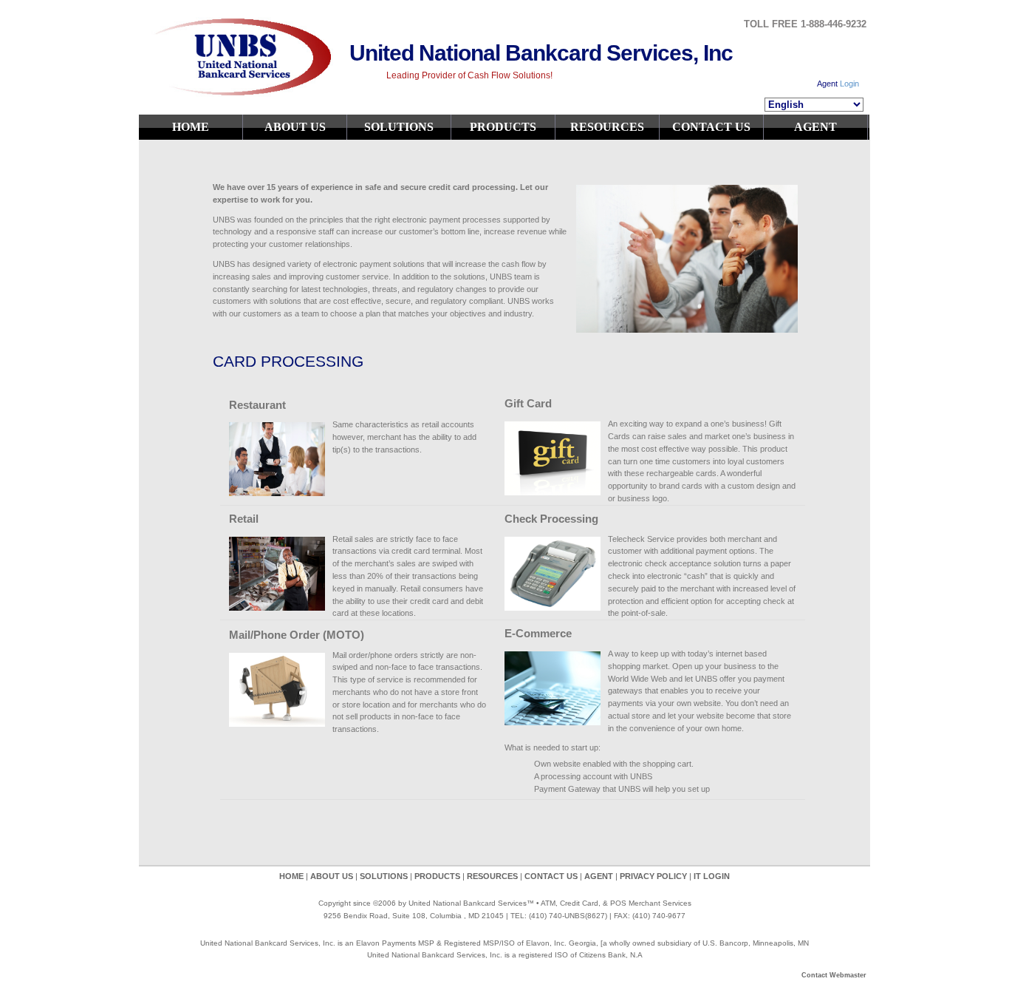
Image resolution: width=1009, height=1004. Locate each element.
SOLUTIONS (399, 127)
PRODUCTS (503, 127)
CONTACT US (711, 127)
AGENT (815, 127)
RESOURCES (607, 127)
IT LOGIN (712, 876)
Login (849, 83)
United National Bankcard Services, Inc (541, 53)
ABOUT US (295, 127)
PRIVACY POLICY (654, 876)
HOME (190, 127)
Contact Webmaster (833, 975)
